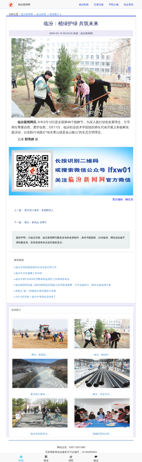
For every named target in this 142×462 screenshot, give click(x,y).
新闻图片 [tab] (16, 309)
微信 (96, 460)
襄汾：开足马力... (102, 394)
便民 (71, 460)
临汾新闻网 (27, 14)
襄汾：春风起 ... (40, 354)
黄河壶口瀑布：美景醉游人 (39, 210)
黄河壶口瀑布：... (40, 394)
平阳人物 (113, 4)
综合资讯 (128, 4)
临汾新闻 (41, 14)
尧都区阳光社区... (102, 433)
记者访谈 (99, 4)
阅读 (46, 460)
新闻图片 (54, 14)
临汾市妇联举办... (40, 433)
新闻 (21, 460)
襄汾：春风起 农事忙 (35, 222)
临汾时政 (84, 4)
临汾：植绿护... (102, 354)
